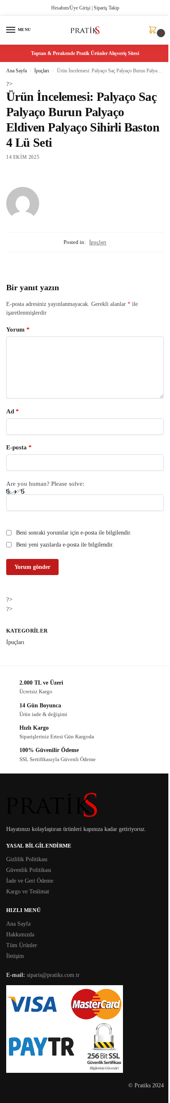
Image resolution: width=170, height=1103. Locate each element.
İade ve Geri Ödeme (29, 881)
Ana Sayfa (16, 71)
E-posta (19, 447)
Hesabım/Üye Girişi (70, 8)
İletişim (15, 956)
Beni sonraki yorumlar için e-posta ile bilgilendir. (74, 533)
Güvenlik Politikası (28, 870)
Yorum (18, 329)
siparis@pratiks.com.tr (53, 975)
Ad (12, 411)
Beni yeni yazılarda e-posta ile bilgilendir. (65, 545)
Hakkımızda (20, 934)
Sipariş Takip (106, 8)
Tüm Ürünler (21, 945)
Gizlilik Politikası (26, 859)
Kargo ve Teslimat (27, 891)
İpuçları (41, 71)
